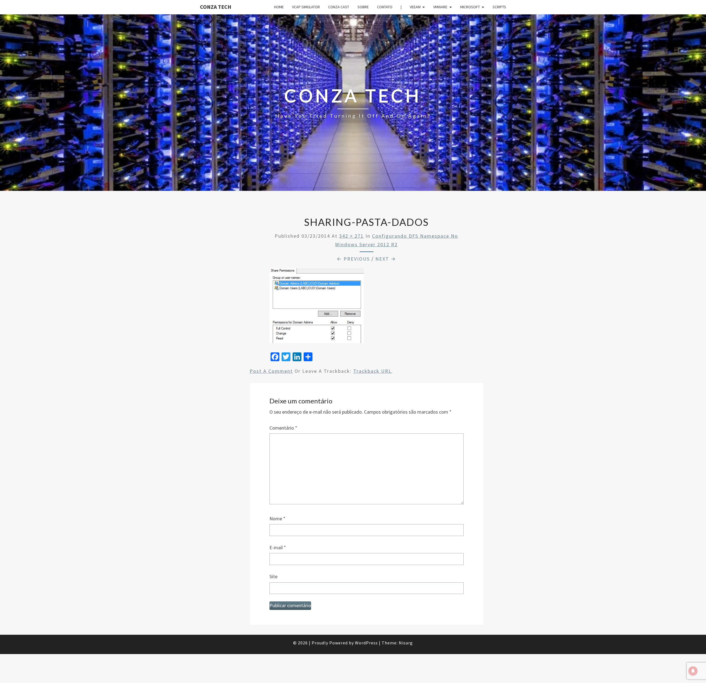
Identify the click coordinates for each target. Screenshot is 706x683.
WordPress (366, 642)
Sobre (363, 6)
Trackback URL (372, 371)
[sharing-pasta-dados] (316, 307)
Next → (385, 259)
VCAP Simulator (306, 6)
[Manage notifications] (693, 670)
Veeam (415, 6)
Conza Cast (338, 6)
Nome (277, 518)
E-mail (277, 547)
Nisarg (406, 642)
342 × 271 (351, 236)
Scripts (499, 6)
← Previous (353, 259)
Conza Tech (215, 6)
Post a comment (271, 371)
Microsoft (470, 6)
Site (273, 576)
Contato (384, 6)
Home (279, 6)
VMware (440, 6)
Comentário (283, 428)
